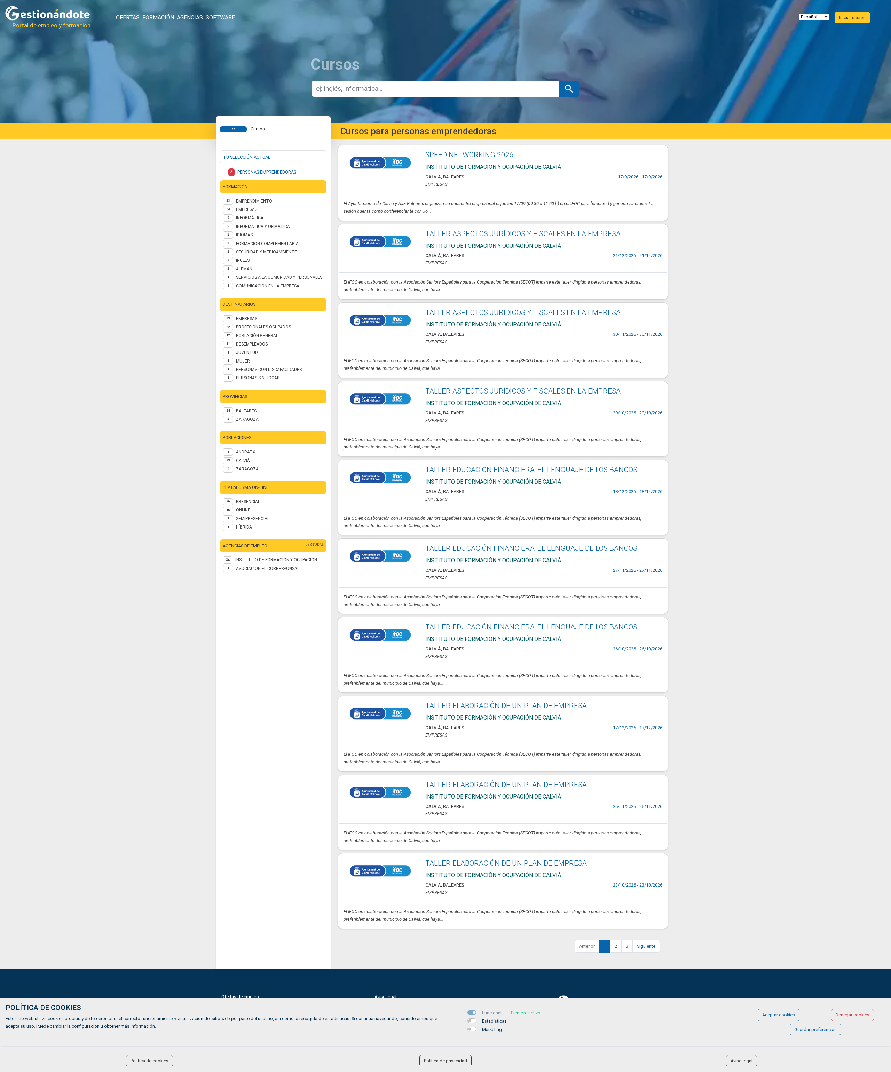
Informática (249, 217)
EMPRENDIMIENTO (254, 201)
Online (243, 510)
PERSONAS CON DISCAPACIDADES (269, 369)
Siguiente (646, 946)
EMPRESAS (246, 209)
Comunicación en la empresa (267, 286)
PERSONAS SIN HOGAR (258, 377)
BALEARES (246, 410)
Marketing (492, 1029)
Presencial (248, 501)
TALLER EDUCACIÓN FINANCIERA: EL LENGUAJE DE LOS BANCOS (531, 470)
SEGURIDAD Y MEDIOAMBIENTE (266, 251)
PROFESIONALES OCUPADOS (263, 327)
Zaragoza (247, 469)
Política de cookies (149, 1060)
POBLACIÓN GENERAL (257, 335)
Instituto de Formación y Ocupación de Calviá (279, 559)
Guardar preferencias (815, 1029)
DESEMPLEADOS (252, 344)
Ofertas (128, 17)
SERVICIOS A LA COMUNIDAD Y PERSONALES (279, 277)
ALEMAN (244, 269)
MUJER (243, 361)
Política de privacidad (445, 1060)
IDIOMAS (244, 234)
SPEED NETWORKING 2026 (469, 155)
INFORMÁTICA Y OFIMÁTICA (263, 226)
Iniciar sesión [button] (852, 17)
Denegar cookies (852, 1014)
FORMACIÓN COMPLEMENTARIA (267, 243)
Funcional (492, 1012)
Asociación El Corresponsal (267, 568)
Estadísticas (494, 1021)
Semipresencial (252, 518)
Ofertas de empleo (240, 996)
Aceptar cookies (778, 1014)
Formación (158, 17)
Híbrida (244, 527)
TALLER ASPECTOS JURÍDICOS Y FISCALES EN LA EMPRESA (523, 234)
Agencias (190, 17)
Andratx (245, 452)
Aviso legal (385, 996)
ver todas (314, 544)
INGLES (243, 260)
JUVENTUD (247, 352)
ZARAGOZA (247, 419)
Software (220, 17)
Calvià (243, 460)
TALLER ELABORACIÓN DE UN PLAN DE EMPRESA (506, 705)
